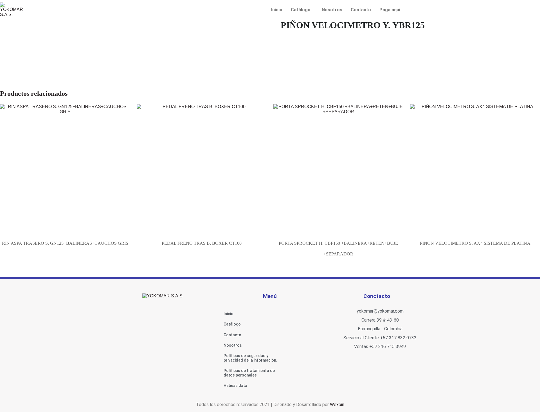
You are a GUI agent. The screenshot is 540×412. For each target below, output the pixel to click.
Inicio (276, 9)
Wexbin (337, 404)
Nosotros (332, 9)
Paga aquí (389, 9)
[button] (302, 9)
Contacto (361, 9)
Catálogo (300, 9)
